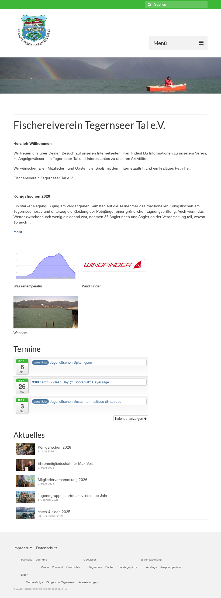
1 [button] (104, 98)
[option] (110, 75)
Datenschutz (46, 548)
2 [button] (110, 98)
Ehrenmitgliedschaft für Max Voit (65, 463)
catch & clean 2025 (54, 512)
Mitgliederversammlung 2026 (62, 479)
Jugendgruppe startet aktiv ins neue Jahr (73, 495)
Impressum (23, 548)
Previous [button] (7, 76)
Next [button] (213, 76)
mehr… (19, 232)
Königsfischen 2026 (54, 447)
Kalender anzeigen (129, 418)
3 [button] (117, 98)
